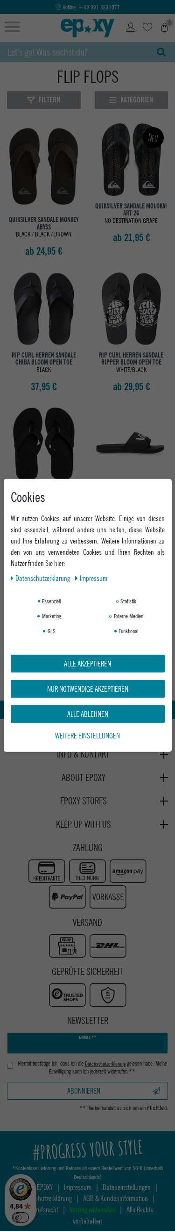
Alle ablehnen (87, 714)
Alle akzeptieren (87, 663)
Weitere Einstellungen (87, 735)
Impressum (93, 578)
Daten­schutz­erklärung (43, 578)
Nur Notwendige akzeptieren (87, 689)
